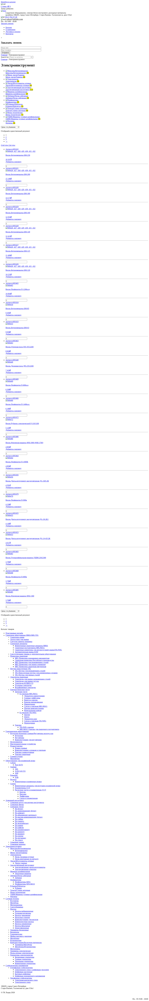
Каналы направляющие (33, 702)
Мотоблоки (14, 938)
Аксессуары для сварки (19, 639)
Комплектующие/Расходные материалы (26, 943)
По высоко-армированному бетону (29, 817)
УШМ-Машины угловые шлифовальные (26, 894)
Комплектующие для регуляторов (28, 740)
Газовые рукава (16, 756)
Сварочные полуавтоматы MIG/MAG (30, 648)
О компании (10, 30)
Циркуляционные (22, 928)
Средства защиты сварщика (21, 641)
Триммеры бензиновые (19, 930)
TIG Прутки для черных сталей (27, 675)
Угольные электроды (23, 685)
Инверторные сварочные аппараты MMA (31, 646)
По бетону (19, 809)
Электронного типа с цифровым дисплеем (32, 970)
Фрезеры (13, 897)
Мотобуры (14, 903)
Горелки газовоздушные (24, 752)
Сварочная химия (17, 637)
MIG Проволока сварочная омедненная (30, 667)
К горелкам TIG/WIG (28, 713)
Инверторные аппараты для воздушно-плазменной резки (37, 786)
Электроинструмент (14, 846)
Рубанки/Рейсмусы (17, 886)
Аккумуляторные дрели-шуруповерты (30, 867)
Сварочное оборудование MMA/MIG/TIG (22, 635)
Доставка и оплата (13, 32)
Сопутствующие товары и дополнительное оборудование (33, 654)
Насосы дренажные (22, 915)
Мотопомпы (15, 949)
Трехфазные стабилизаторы (21, 978)
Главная (4, 55)
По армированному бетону (25, 811)
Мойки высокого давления (21, 936)
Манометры (15, 759)
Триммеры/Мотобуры (23, 945)
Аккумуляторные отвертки (25, 869)
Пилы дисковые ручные (24, 857)
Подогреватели (16, 742)
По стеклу (19, 840)
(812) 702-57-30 (11, 17)
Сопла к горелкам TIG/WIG (35, 721)
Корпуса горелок (31, 700)
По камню (19, 825)
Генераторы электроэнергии (21, 955)
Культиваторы (15, 940)
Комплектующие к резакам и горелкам (30, 750)
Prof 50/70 (19, 765)
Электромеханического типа (26, 980)
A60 (16, 773)
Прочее (27, 715)
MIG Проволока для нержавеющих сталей (31, 662)
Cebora (13, 763)
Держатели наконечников (34, 696)
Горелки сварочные (22, 754)
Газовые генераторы (23, 959)
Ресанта (13, 779)
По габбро (19, 819)
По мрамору (20, 834)
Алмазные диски (17, 807)
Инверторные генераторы (25, 963)
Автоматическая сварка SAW (26, 652)
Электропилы (15, 855)
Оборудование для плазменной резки (20, 761)
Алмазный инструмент (15, 800)
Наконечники (29, 704)
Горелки (18, 725)
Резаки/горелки (16, 746)
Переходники (29, 723)
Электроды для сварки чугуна (27, 681)
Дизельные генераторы (24, 961)
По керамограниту (22, 830)
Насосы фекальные (22, 926)
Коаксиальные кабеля (32, 710)
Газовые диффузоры (32, 698)
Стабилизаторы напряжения (17, 966)
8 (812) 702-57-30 (141, 995)
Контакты (9, 34)
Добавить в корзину (13, 162)
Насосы (13, 909)
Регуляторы (19, 738)
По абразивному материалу (26, 815)
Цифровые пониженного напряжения (30, 976)
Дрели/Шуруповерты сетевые (22, 861)
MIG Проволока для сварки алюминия (30, 664)
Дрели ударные (21, 863)
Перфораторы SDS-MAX (25, 884)
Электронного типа (22, 982)
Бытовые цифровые (23, 974)
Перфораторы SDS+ (23, 882)
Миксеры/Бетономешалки (20, 848)
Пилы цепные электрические (22, 953)
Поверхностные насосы (24, 922)
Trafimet (13, 767)
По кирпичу (20, 832)
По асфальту (20, 813)
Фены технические (17, 892)
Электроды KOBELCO (24, 683)
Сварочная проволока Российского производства (34, 660)
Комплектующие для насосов (26, 920)
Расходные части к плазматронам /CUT (30, 790)
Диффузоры (24, 796)
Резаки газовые (21, 748)
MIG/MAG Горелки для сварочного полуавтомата (39, 729)
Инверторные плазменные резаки (28, 782)
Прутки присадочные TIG (20, 669)
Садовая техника (12, 899)
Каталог (9, 27)
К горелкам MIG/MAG (29, 694)
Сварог (13, 784)
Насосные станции (22, 917)
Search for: (5, 57)
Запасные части (21, 692)
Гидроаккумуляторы (23, 913)
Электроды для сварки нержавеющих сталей (32, 679)
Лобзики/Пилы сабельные (20, 876)
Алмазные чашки (17, 842)
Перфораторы (15, 880)
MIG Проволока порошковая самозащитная (32, 658)
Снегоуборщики (16, 907)
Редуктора (19, 736)
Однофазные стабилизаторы (21, 968)
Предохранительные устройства (23, 744)
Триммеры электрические (20, 951)
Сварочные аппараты (18, 644)
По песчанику (20, 838)
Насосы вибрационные (24, 911)
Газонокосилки (16, 934)
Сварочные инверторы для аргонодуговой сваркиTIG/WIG (38, 650)
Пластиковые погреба (14, 633)
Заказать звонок (7, 24)
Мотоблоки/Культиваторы (25, 947)
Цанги (26, 717)
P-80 (16, 777)
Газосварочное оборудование (17, 731)
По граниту (19, 821)
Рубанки (18, 888)
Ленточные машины (23, 874)
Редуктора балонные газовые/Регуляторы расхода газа (31, 733)
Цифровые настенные (23, 972)
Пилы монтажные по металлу (27, 859)
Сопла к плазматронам (29, 798)
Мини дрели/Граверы (18, 853)
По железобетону (22, 823)
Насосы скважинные (23, 924)
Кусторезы (14, 901)
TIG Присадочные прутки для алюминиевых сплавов (36, 673)
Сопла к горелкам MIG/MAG (35, 706)
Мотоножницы (16, 905)
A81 (16, 769)
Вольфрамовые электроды (25, 687)
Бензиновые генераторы (24, 957)
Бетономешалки (21, 851)
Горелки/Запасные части (20, 690)
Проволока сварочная (18, 656)
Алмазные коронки (17, 844)
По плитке (19, 836)
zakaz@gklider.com (14, 19)
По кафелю (19, 828)
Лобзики (18, 878)
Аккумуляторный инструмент (22, 865)
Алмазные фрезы (17, 805)
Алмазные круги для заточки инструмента (27, 802)
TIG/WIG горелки (27, 727)
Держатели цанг (30, 719)
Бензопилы (14, 932)
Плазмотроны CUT (22, 788)
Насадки (23, 794)
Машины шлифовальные (20, 871)
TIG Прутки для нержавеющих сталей (30, 671)
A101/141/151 (20, 771)
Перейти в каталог (8, 2)
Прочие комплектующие (34, 708)
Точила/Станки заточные (20, 890)
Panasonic (14, 775)
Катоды (23, 792)
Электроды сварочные (19, 677)
